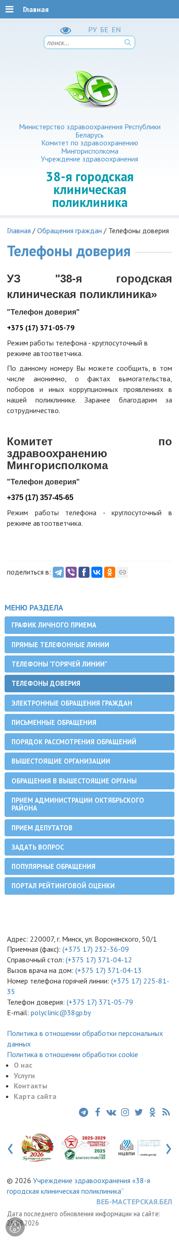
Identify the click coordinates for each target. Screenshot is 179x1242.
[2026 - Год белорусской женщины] (37, 1146)
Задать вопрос (37, 847)
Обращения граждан (69, 230)
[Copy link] (122, 572)
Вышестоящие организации (60, 761)
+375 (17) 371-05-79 (40, 327)
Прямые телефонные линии (60, 644)
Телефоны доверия (45, 683)
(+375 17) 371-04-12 (99, 959)
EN (116, 29)
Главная (19, 230)
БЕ (104, 29)
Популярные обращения (53, 866)
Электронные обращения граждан (71, 703)
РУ (92, 29)
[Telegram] (58, 572)
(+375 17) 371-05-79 (100, 1001)
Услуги (24, 1075)
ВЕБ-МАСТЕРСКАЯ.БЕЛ (134, 1201)
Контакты (30, 1085)
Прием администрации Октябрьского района (77, 804)
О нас (23, 1065)
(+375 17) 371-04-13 (108, 970)
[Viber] (71, 572)
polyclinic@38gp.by (61, 1012)
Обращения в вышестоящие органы (74, 780)
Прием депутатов (42, 827)
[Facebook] (84, 572)
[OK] (109, 572)
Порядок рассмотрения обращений (73, 741)
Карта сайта (35, 1096)
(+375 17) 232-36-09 (95, 949)
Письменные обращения (53, 722)
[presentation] (10, 1146)
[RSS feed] (166, 1112)
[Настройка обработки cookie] (15, 1226)
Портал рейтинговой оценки (63, 885)
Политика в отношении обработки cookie (72, 1054)
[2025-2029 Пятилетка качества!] (85, 1146)
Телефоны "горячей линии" (59, 664)
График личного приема (53, 625)
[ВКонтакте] (96, 572)
